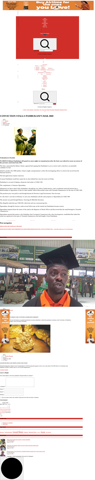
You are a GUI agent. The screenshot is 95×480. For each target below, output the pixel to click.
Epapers (44, 85)
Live (45, 80)
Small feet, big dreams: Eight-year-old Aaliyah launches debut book (22, 445)
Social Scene (44, 31)
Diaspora (45, 86)
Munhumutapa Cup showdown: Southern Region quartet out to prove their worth (26, 451)
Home (45, 18)
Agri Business (43, 69)
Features (37, 68)
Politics (36, 65)
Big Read (52, 57)
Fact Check (48, 74)
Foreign (37, 67)
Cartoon (45, 25)
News (45, 20)
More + (44, 26)
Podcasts (45, 29)
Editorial (45, 28)
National (50, 68)
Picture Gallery (45, 78)
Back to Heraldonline (45, 33)
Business (42, 65)
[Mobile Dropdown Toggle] (52, 68)
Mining (43, 67)
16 (9, 409)
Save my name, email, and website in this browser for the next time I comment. (20, 397)
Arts (41, 57)
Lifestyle (45, 83)
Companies (43, 68)
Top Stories (45, 19)
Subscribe (45, 34)
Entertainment (45, 23)
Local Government (50, 69)
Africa (24, 57)
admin (6, 121)
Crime (45, 24)
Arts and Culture (46, 57)
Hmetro (5, 122)
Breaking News (63, 57)
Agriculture (36, 57)
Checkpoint (47, 72)
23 (9, 410)
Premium (45, 76)
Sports (45, 21)
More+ (44, 79)
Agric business (30, 57)
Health (44, 81)
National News (33, 432)
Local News (18, 432)
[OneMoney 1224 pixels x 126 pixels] (48, 9)
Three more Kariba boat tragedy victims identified (18, 439)
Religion (45, 30)
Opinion (37, 69)
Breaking (57, 57)
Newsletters (45, 64)
